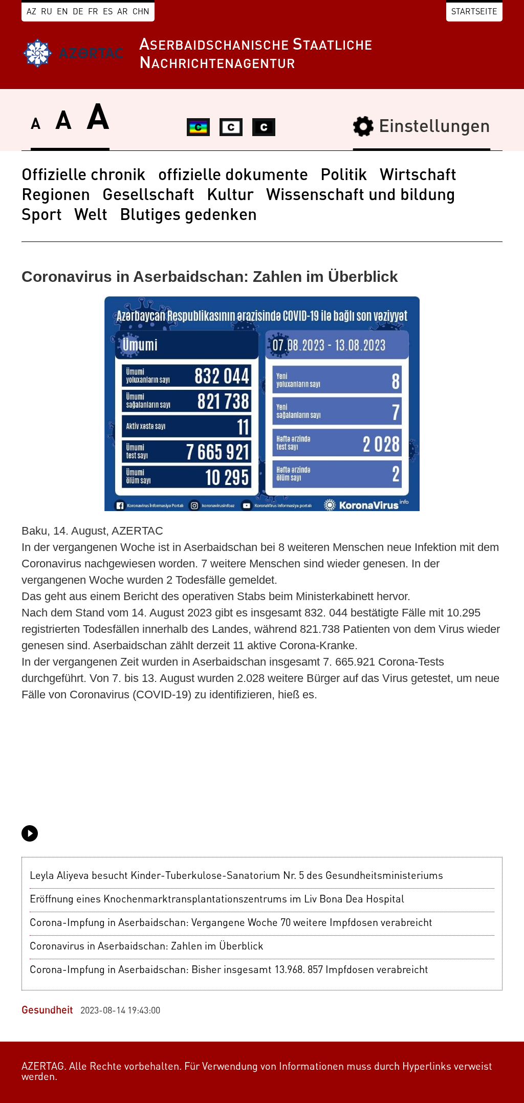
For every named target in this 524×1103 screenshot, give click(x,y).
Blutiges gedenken (188, 216)
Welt (90, 216)
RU (46, 12)
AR (122, 12)
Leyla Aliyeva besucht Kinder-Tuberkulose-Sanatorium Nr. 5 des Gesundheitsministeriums (236, 876)
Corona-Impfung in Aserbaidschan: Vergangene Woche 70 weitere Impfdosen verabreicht (231, 923)
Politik (343, 176)
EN (62, 12)
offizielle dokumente (233, 176)
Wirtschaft (418, 176)
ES (108, 12)
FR (93, 12)
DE (78, 12)
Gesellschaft (148, 196)
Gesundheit (47, 1011)
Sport (41, 216)
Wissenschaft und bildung (360, 196)
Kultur (230, 196)
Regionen (55, 196)
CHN (141, 12)
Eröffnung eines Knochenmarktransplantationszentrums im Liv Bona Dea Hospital (217, 900)
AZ (31, 12)
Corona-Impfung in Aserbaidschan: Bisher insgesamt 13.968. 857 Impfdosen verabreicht (229, 970)
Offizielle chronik (83, 176)
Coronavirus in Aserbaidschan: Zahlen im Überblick (147, 947)
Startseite (474, 12)
